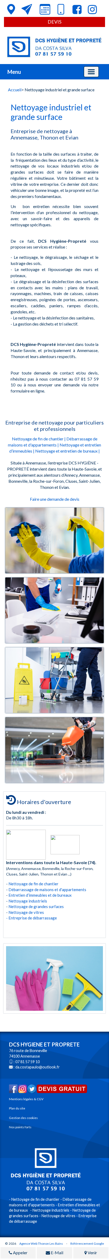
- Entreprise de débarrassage (31, 917)
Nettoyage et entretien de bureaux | (67, 450)
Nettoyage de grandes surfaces (36, 906)
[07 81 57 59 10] (61, 10)
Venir (92, 1252)
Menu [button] (14, 72)
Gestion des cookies (23, 1118)
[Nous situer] (11, 9)
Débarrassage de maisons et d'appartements (47, 889)
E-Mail (56, 1252)
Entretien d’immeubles (27, 895)
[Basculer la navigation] (91, 71)
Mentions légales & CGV (26, 1099)
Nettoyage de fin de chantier (33, 883)
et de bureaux (60, 895)
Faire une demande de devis (54, 499)
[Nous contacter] (26, 9)
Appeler (20, 1252)
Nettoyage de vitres (26, 912)
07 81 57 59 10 (27, 1061)
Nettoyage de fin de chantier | (39, 438)
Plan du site (17, 1108)
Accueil (14, 89)
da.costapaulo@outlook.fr (37, 1067)
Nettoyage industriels (27, 901)
